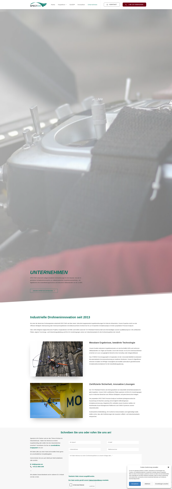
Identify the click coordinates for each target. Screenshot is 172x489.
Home (53, 4)
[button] (168, 467)
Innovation (81, 4)
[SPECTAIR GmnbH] (38, 4)
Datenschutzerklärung (95, 480)
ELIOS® (72, 4)
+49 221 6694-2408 (38, 467)
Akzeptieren (134, 484)
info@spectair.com (37, 464)
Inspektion (61, 4)
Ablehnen (147, 484)
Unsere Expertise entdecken (43, 290)
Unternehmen (92, 4)
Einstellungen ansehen (161, 484)
